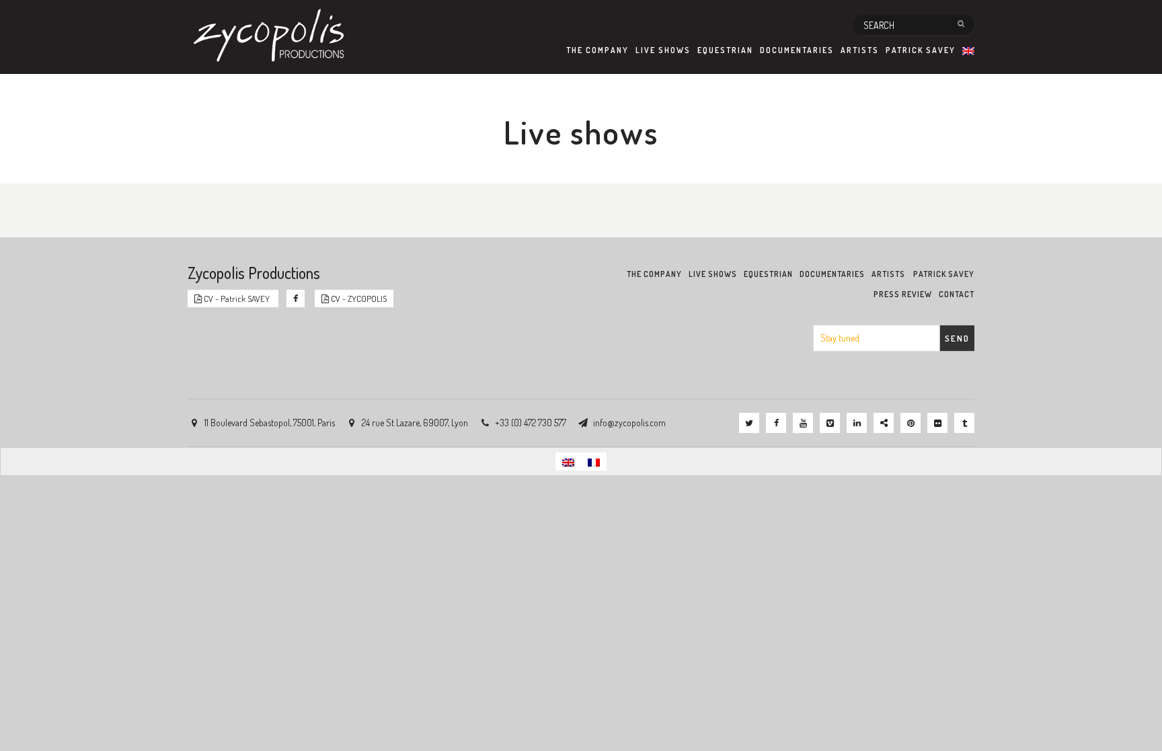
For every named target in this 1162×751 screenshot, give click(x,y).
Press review (903, 294)
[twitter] (749, 423)
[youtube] (803, 423)
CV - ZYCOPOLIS (358, 298)
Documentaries (797, 50)
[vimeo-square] (830, 423)
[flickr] (937, 423)
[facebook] (776, 423)
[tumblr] (964, 423)
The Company (597, 50)
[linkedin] (857, 423)
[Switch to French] (594, 461)
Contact (956, 294)
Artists (860, 50)
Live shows (663, 50)
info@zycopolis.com (629, 422)
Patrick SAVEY (921, 50)
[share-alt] (884, 423)
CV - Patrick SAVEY (237, 298)
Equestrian (725, 50)
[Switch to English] (568, 461)
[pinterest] (910, 423)
